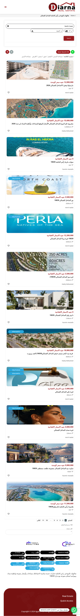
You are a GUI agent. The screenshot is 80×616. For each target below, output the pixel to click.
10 (47, 520)
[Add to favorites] (8, 92)
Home (73, 16)
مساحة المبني (57, 56)
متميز (40, 56)
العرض (34, 56)
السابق (70, 520)
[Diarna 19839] (62, 7)
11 (43, 520)
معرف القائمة (68, 56)
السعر (50, 56)
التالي (38, 520)
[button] (74, 610)
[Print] (72, 52)
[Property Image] (40, 70)
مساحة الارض (26, 56)
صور (44, 56)
